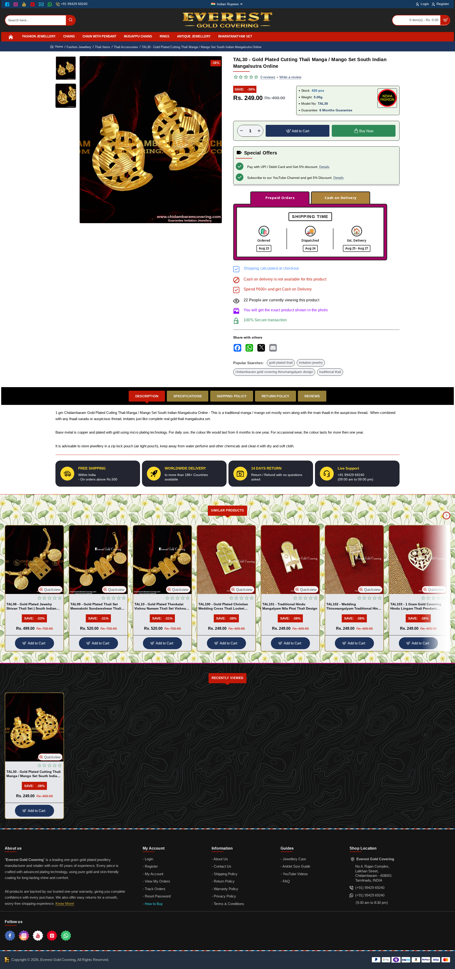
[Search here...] (70, 20)
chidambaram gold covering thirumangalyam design (274, 372)
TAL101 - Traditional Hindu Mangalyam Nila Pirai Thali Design (289, 606)
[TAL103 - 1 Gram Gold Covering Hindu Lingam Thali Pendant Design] (418, 559)
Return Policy (275, 396)
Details (324, 167)
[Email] (42, 4)
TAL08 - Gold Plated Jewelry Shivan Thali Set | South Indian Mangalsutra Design (31, 606)
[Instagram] (16, 4)
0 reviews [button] (267, 77)
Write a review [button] (290, 77)
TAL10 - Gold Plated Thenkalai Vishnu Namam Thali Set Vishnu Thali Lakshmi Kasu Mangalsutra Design (160, 606)
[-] (241, 130)
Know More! (64, 903)
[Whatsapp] (66, 935)
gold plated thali (281, 362)
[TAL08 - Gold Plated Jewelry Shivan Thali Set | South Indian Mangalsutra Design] (34, 559)
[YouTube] (24, 4)
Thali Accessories (126, 47)
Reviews (312, 396)
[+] (259, 130)
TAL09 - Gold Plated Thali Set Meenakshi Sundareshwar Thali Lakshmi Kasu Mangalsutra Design (95, 606)
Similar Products (227, 510)
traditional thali (330, 372)
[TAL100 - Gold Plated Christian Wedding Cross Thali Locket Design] (226, 559)
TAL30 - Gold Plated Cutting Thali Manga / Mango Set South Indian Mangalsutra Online (33, 774)
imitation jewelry (311, 362)
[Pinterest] (33, 4)
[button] (149, 219)
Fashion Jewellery (79, 47)
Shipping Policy (231, 396)
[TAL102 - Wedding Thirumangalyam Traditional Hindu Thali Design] (354, 559)
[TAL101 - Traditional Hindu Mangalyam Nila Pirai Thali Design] (290, 559)
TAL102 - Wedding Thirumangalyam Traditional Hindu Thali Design (354, 606)
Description (146, 396)
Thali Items (102, 47)
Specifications (187, 396)
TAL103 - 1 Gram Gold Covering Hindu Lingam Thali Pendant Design (415, 606)
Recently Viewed (227, 678)
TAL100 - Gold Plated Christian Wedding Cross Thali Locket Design (223, 606)
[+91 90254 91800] (50, 4)
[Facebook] (8, 4)
